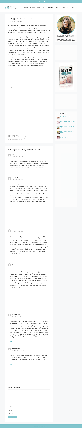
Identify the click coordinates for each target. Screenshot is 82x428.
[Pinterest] (42, 1)
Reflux (26, 136)
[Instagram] (37, 1)
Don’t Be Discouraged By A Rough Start (18, 138)
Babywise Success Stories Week (16, 136)
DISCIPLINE (44, 7)
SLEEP (38, 7)
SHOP (68, 7)
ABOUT (72, 7)
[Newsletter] (47, 1)
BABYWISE (26, 7)
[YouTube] (45, 1)
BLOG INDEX (50, 7)
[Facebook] (39, 1)
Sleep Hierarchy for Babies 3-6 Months (67, 121)
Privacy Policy (45, 426)
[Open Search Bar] (76, 7)
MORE (63, 7)
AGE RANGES (58, 7)
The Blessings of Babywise (15, 139)
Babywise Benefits (13, 135)
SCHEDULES (32, 7)
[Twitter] (34, 1)
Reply (11, 170)
